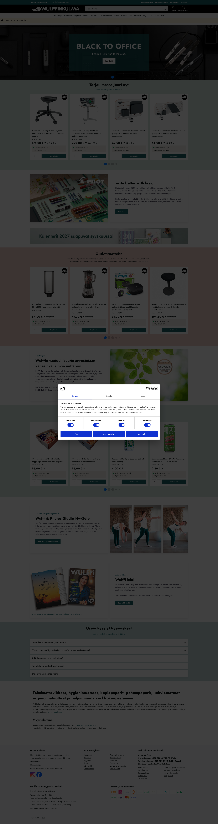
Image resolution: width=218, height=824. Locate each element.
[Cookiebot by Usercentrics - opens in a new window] (148, 388)
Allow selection (109, 434)
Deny (76, 434)
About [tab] (143, 396)
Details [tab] (109, 396)
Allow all (141, 434)
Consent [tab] (75, 396)
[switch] (96, 425)
